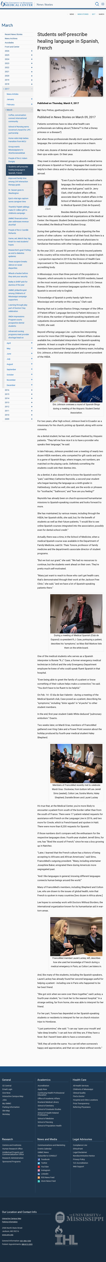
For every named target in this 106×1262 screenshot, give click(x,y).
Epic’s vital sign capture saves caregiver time (18, 200)
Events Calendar (45, 1149)
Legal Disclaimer (80, 1152)
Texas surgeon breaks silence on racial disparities (17, 264)
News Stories (45, 4)
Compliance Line (80, 1145)
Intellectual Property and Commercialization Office (13, 1153)
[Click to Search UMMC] (97, 4)
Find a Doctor (78, 1096)
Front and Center (12, 47)
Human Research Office (12, 1149)
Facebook (45, 1159)
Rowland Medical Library (48, 1102)
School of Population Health (50, 1126)
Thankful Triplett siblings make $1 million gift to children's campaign (18, 210)
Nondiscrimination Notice (84, 1156)
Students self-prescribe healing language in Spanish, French (18, 170)
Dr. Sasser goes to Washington (16, 191)
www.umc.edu (7, 1235)
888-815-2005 (27, 1244)
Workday (6, 1114)
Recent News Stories (13, 34)
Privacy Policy (79, 1159)
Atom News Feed (48, 1181)
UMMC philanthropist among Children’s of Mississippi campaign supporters (17, 295)
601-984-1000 (25, 1241)
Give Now (6, 1093)
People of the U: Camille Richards (18, 231)
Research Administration (12, 1158)
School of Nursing (45, 1122)
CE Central (6, 1086)
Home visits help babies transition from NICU (18, 140)
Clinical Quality (79, 1093)
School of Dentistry (46, 1106)
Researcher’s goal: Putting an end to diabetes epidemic (19, 253)
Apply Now (42, 1089)
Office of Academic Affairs (49, 1099)
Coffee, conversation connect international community (17, 118)
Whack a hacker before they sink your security (18, 275)
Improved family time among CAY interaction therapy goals (18, 181)
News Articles (12, 94)
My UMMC (6, 1104)
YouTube (44, 1167)
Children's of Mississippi (83, 1089)
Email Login (7, 1089)
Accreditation (43, 1086)
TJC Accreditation (80, 1163)
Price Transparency (81, 1104)
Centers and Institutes (11, 1145)
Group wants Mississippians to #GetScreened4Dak (16, 150)
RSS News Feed (47, 1177)
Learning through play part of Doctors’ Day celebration (17, 308)
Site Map (6, 1111)
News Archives (11, 38)
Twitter (43, 1163)
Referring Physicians (82, 1107)
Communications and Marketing (51, 1145)
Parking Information (11, 1107)
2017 (93, 14)
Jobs (4, 1100)
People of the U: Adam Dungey (17, 160)
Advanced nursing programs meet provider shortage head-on (18, 334)
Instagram (45, 1170)
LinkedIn (44, 1174)
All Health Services (81, 1086)
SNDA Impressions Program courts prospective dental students (16, 321)
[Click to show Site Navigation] (102, 4)
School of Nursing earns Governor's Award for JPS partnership (19, 130)
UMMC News (43, 1152)
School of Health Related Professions (48, 1114)
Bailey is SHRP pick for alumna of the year (17, 283)
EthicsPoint (78, 1149)
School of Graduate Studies (49, 1109)
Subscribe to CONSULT (47, 1156)
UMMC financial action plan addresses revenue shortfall (18, 221)
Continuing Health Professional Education (51, 1094)
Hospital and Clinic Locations (85, 1100)
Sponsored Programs (11, 1162)
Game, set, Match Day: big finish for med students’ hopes (19, 241)
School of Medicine (46, 1119)
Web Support (78, 1167)
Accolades (9, 43)
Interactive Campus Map (12, 1096)
